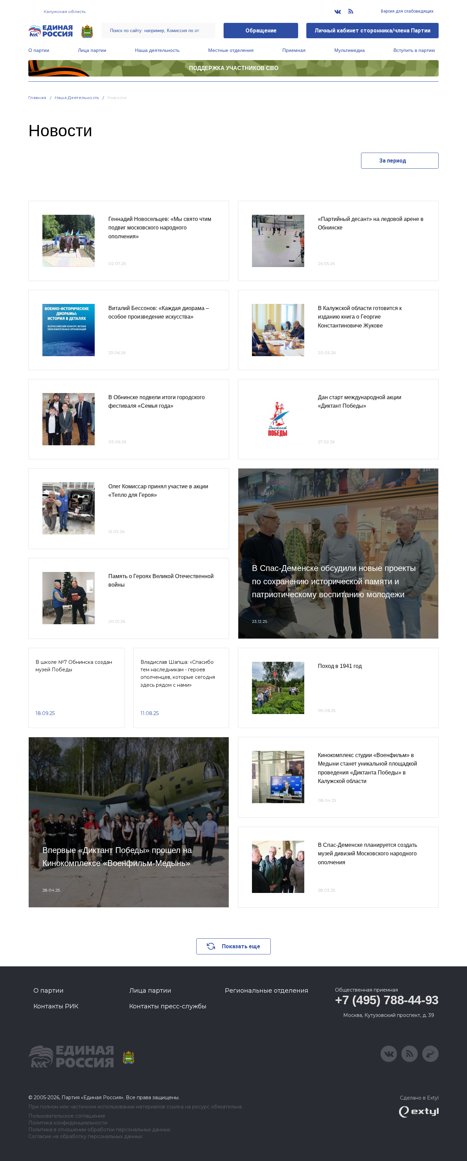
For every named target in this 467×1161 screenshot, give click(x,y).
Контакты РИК (56, 1006)
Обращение (261, 30)
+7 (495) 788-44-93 (387, 1000)
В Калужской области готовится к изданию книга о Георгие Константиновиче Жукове (360, 316)
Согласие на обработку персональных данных (85, 1136)
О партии (38, 50)
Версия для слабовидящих (406, 11)
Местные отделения (231, 50)
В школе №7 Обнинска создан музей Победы (74, 666)
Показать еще (241, 946)
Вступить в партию (414, 50)
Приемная (294, 50)
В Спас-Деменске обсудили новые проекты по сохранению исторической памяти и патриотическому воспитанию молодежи (334, 581)
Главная (37, 97)
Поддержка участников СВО (233, 68)
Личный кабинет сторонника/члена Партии (372, 30)
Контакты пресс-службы (167, 1006)
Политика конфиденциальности (67, 1123)
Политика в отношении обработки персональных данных (99, 1130)
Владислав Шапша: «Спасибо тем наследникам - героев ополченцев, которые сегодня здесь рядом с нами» (178, 673)
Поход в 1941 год (340, 666)
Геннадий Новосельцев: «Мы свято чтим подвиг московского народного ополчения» (159, 227)
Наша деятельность (157, 50)
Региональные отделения (266, 990)
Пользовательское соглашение (66, 1116)
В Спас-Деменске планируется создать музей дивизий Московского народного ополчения (367, 853)
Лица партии (92, 50)
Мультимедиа (349, 50)
